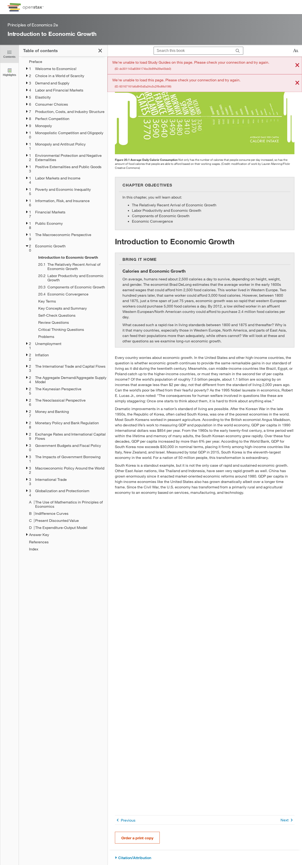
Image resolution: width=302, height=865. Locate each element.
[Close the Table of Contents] (100, 51)
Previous (128, 820)
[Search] (237, 51)
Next (285, 820)
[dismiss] (297, 65)
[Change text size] (295, 51)
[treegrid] (63, 305)
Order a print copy (137, 838)
